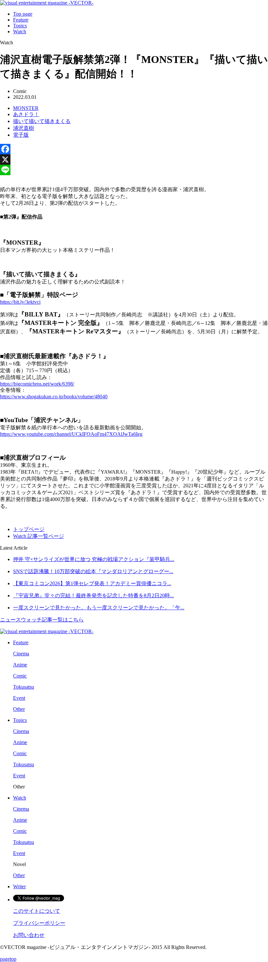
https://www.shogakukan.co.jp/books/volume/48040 (54, 396)
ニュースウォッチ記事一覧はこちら (42, 619)
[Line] (134, 170)
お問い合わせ (28, 935)
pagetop (8, 959)
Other (19, 709)
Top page (22, 14)
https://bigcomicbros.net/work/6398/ (37, 384)
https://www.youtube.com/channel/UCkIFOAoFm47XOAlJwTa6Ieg (71, 434)
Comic (20, 676)
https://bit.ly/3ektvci (20, 302)
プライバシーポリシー (39, 923)
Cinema (21, 653)
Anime (20, 664)
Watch (19, 31)
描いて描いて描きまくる (42, 121)
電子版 (21, 135)
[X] (134, 159)
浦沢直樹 (23, 128)
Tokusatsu (23, 687)
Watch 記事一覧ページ (38, 536)
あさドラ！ (26, 114)
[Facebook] (134, 149)
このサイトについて (36, 911)
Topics (20, 25)
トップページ (28, 529)
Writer (19, 886)
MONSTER (26, 108)
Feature (20, 20)
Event (19, 698)
